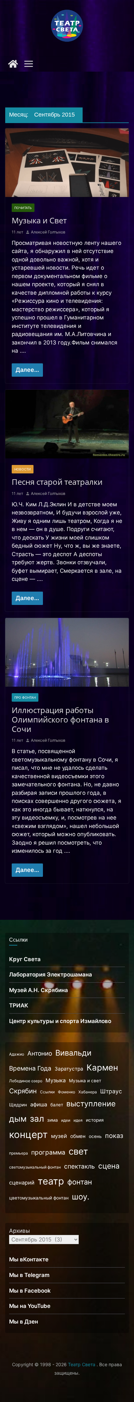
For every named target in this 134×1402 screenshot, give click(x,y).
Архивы (19, 1230)
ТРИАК (18, 1005)
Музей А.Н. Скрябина (38, 990)
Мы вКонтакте (28, 1259)
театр (51, 1181)
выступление (91, 1103)
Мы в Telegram (29, 1275)
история (95, 1120)
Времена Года (30, 1068)
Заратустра (69, 1069)
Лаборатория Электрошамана (50, 974)
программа (48, 1152)
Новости (22, 469)
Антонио (39, 1053)
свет (78, 1151)
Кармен (102, 1067)
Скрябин (23, 1091)
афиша (38, 1104)
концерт (28, 1134)
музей (59, 1136)
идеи (65, 1120)
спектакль (79, 1166)
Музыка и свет (85, 1080)
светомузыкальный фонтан (35, 1167)
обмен (78, 1136)
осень (95, 1136)
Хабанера (87, 1091)
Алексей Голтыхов (48, 232)
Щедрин (18, 1104)
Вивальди (73, 1053)
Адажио (16, 1054)
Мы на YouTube (29, 1306)
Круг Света (25, 959)
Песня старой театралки (57, 481)
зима (52, 1120)
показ (114, 1136)
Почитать (23, 208)
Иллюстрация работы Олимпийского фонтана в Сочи (60, 719)
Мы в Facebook (30, 1290)
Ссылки (47, 1091)
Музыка (56, 1080)
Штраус (111, 1091)
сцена (109, 1165)
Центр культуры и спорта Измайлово (60, 1021)
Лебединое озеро (25, 1080)
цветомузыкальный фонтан (39, 1197)
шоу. (80, 1196)
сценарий (21, 1182)
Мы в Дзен (23, 1321)
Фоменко (66, 1091)
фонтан (79, 1182)
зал (37, 1119)
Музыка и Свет (39, 220)
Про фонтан (25, 697)
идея (78, 1120)
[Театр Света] (13, 64)
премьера (18, 1153)
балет (56, 1104)
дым (18, 1119)
